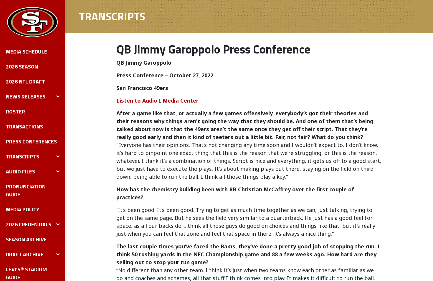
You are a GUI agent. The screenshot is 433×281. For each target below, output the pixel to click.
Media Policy (22, 209)
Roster (15, 112)
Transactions (24, 127)
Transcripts (22, 156)
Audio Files (20, 171)
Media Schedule (26, 52)
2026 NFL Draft (25, 82)
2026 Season (22, 67)
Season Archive (26, 239)
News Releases (25, 97)
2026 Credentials (28, 224)
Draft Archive (25, 254)
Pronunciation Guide (26, 190)
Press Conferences (31, 141)
